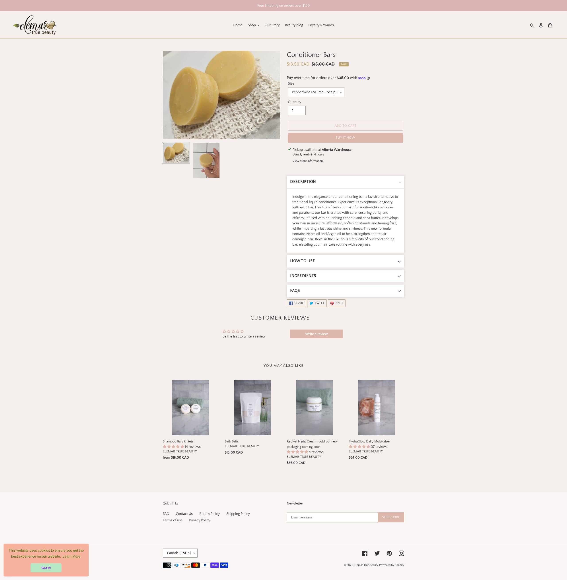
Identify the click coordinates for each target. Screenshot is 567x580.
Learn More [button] (71, 556)
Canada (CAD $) (179, 553)
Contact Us (184, 514)
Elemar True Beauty (366, 564)
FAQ (166, 514)
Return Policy (209, 514)
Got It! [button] (46, 568)
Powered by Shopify (391, 564)
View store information (308, 161)
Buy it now (345, 138)
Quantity (294, 102)
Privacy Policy (199, 520)
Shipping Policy (238, 514)
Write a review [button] (316, 334)
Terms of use (173, 520)
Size (291, 83)
